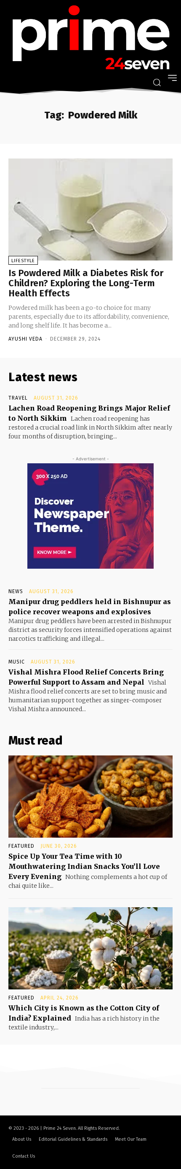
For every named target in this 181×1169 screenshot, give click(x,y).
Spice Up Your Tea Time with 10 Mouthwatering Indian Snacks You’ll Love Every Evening (84, 866)
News (15, 591)
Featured (21, 846)
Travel (18, 397)
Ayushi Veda (25, 339)
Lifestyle (23, 260)
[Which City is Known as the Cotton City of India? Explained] (90, 948)
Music (16, 661)
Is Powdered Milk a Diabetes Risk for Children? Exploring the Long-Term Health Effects (85, 283)
